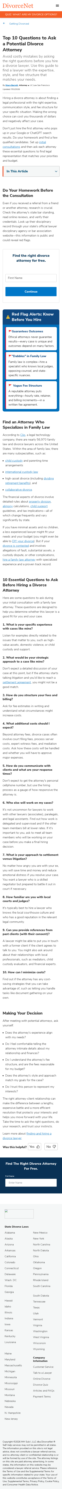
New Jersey (11, 1419)
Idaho (8, 1306)
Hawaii (9, 1300)
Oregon (37, 1268)
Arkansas (10, 1250)
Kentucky (10, 1336)
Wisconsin (39, 1343)
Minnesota (11, 1377)
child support (39, 506)
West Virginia (41, 1337)
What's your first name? (31, 270)
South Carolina (41, 1286)
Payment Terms (42, 1396)
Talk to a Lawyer (42, 1373)
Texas (36, 1307)
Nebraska (10, 1401)
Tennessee (39, 1301)
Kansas (9, 1330)
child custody (14, 461)
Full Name (9, 1176)
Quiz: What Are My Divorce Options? (31, 14)
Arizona (9, 1244)
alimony (8, 506)
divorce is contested (16, 546)
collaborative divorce (18, 490)
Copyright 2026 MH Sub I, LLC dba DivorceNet (29, 1441)
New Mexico (40, 1232)
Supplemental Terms (18, 1481)
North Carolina (41, 1244)
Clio (22, 435)
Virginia (37, 1325)
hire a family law (13, 560)
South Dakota (41, 1295)
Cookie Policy (52, 1481)
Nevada (9, 1407)
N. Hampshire (13, 1413)
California (10, 1256)
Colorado (10, 1262)
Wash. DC (11, 1280)
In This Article (17, 171)
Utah (36, 1313)
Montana (10, 1395)
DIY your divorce (23, 541)
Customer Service (43, 1367)
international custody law (21, 472)
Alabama (10, 1232)
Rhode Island (40, 1280)
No (48, 1146)
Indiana (9, 1318)
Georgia (9, 1292)
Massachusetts (13, 1365)
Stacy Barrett (11, 85)
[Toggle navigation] (57, 6)
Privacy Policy (37, 1481)
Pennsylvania (40, 1274)
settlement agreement (17, 682)
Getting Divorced (19, 24)
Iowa (7, 1324)
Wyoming (39, 1349)
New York (38, 1238)
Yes (31, 1146)
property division (40, 502)
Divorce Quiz (40, 1384)
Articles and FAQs (43, 1390)
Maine (8, 1353)
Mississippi (11, 1383)
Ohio (36, 1256)
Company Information (40, 1359)
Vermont (38, 1319)
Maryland (10, 1359)
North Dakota (41, 1250)
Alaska (9, 1238)
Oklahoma (39, 1262)
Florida (9, 1286)
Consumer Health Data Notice (22, 1484)
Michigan (10, 1371)
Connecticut (12, 1268)
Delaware (10, 1274)
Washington (40, 1331)
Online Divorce (41, 1378)
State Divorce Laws (17, 1226)
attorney (29, 560)
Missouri (10, 1389)
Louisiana (10, 1342)
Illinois (8, 1312)
